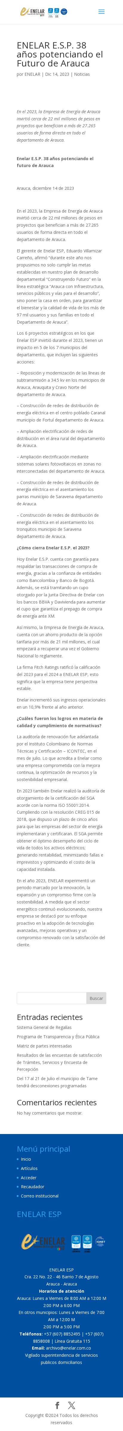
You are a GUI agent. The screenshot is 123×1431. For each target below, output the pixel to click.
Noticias (82, 74)
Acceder (28, 1177)
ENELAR (32, 74)
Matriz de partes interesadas (44, 1046)
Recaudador (32, 1186)
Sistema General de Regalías (44, 1027)
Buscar (96, 998)
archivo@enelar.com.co (68, 1348)
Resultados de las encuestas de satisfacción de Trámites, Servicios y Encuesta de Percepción (59, 1062)
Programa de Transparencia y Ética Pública (58, 1036)
